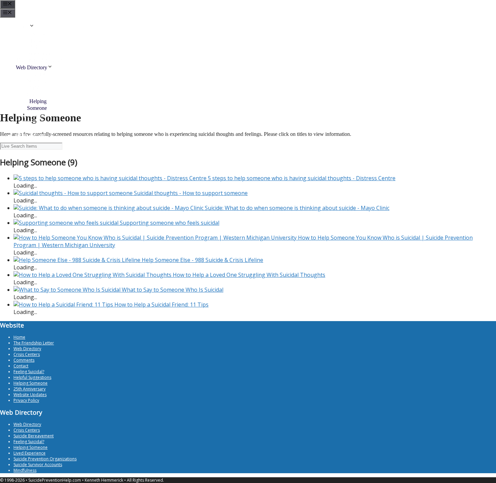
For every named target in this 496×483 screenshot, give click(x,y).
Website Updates (30, 394)
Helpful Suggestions (37, 115)
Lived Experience (29, 453)
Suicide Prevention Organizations (45, 459)
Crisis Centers (31, 135)
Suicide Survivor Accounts (37, 464)
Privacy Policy (26, 400)
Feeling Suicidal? (28, 372)
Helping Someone (30, 383)
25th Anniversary (29, 389)
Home (22, 26)
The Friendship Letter (39, 60)
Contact (24, 128)
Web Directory (31, 67)
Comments (27, 121)
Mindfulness (24, 470)
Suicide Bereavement (33, 436)
